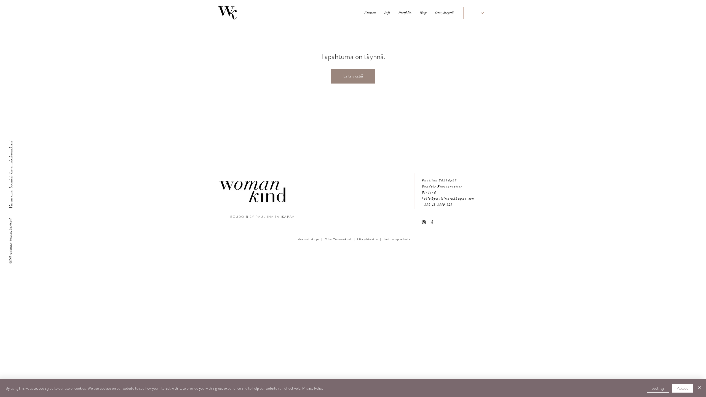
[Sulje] (699, 388)
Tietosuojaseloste (397, 239)
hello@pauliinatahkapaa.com (448, 198)
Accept (682, 388)
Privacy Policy (312, 388)
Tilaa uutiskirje (307, 239)
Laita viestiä (353, 76)
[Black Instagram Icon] (423, 222)
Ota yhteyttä (367, 239)
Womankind (342, 239)
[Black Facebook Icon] (432, 222)
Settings (658, 388)
